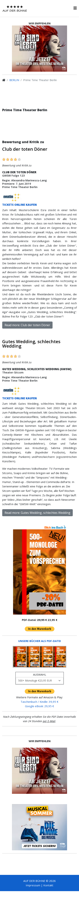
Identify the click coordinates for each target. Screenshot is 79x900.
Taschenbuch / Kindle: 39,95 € (39, 701)
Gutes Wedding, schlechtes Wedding (31, 343)
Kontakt (48, 885)
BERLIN (14, 80)
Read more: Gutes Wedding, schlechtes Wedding (37, 513)
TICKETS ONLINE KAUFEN (19, 204)
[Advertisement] (39, 128)
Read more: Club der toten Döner (27, 325)
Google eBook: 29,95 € (39, 706)
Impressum (33, 885)
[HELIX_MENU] (75, 8)
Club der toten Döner (24, 149)
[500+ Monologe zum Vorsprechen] (39, 572)
